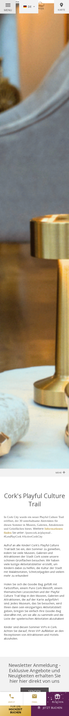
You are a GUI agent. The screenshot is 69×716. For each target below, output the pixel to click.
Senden (34, 691)
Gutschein (57, 702)
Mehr (59, 472)
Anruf (11, 702)
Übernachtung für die (15, 707)
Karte (61, 9)
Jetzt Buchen (52, 708)
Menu (8, 10)
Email (34, 702)
